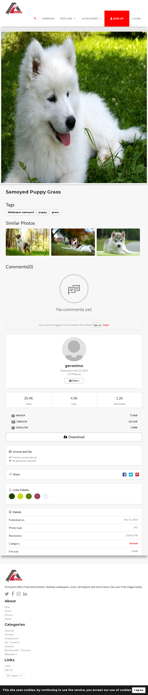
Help (7, 607)
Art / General (12, 642)
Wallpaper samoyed (21, 212)
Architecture (11, 638)
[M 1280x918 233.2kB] (8, 422)
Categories (90, 18)
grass (55, 212)
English (14, 675)
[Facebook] (124, 474)
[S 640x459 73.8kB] (8, 416)
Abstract (9, 630)
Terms (8, 611)
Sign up (118, 18)
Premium (48, 18)
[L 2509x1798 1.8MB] (8, 428)
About (8, 618)
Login (136, 18)
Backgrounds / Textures (18, 650)
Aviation (9, 646)
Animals (134, 543)
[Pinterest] (137, 474)
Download (76, 437)
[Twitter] (131, 474)
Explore (66, 18)
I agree (138, 690)
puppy (43, 212)
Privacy (9, 615)
